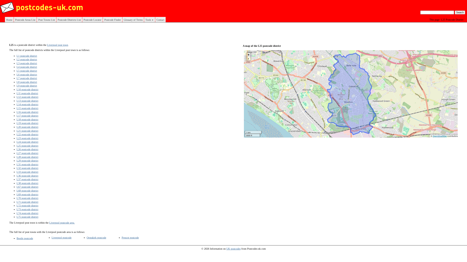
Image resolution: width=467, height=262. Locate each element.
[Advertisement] (116, 34)
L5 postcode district (27, 70)
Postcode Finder (112, 19)
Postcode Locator (92, 19)
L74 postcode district (27, 213)
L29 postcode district (27, 160)
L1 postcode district (27, 55)
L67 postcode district (27, 186)
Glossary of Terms (133, 19)
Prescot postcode (130, 237)
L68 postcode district (27, 190)
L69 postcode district (27, 194)
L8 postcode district (27, 82)
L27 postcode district (27, 153)
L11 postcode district (27, 93)
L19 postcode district (27, 123)
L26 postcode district (27, 149)
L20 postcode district (27, 127)
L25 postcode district (27, 145)
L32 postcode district (27, 168)
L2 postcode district (27, 59)
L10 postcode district (27, 89)
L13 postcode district (27, 100)
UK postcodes (233, 248)
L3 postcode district (27, 63)
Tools (149, 19)
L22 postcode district (27, 134)
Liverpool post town (57, 44)
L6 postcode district (27, 74)
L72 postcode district (27, 205)
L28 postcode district (27, 157)
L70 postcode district (27, 198)
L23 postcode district (27, 138)
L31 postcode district (27, 164)
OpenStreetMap (440, 135)
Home (9, 19)
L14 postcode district (27, 104)
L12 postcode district (27, 97)
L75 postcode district (27, 216)
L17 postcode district (27, 115)
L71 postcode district (27, 202)
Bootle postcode (25, 238)
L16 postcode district (27, 112)
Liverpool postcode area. (62, 222)
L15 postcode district (27, 108)
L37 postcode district (27, 179)
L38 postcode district (27, 183)
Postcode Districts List (69, 19)
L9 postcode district (27, 85)
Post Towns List (46, 19)
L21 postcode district (27, 130)
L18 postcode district (27, 119)
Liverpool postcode (62, 237)
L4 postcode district (27, 67)
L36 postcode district (27, 175)
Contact (160, 19)
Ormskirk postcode (96, 237)
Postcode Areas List (25, 19)
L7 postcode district (27, 78)
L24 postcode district (27, 141)
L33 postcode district (27, 171)
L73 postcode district (27, 209)
